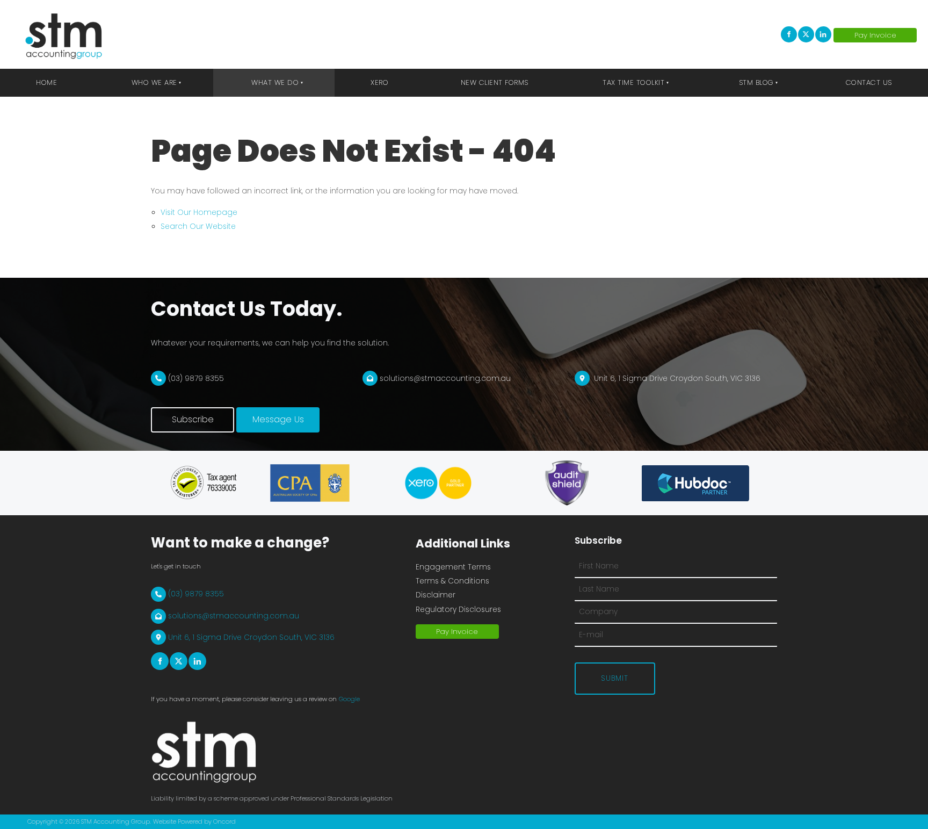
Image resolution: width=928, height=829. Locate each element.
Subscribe (172, 414)
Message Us (262, 414)
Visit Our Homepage (199, 212)
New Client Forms (494, 82)
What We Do (275, 82)
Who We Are (154, 82)
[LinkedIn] (823, 34)
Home (46, 82)
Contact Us (869, 82)
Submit (614, 678)
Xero (379, 82)
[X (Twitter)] (806, 34)
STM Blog (756, 82)
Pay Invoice (860, 34)
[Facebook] (789, 34)
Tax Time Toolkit (633, 82)
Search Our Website (198, 226)
